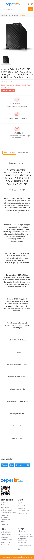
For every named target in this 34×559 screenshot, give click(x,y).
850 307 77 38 (22, 542)
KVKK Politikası (5, 507)
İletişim (20, 516)
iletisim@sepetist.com (24, 545)
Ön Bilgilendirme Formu (8, 512)
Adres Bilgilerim (6, 534)
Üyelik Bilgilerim (6, 532)
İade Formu (21, 508)
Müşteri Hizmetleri (23, 513)
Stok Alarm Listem (6, 540)
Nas (11, 465)
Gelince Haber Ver (8, 90)
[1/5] (2, 82)
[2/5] (3, 82)
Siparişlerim (4, 537)
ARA (30, 9)
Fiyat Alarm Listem (6, 545)
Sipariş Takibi (22, 503)
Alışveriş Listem (6, 542)
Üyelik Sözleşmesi (6, 510)
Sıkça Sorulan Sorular (24, 511)
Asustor (4, 465)
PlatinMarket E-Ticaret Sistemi (11, 557)
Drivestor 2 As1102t (22, 465)
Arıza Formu (21, 505)
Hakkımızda (4, 524)
